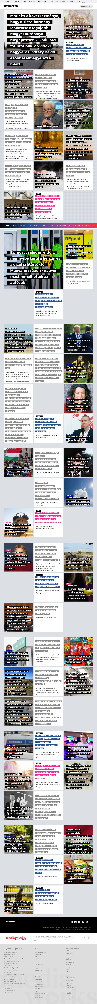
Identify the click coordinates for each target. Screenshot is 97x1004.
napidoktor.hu (39, 991)
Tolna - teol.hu (8, 986)
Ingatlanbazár (71, 1)
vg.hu (36, 968)
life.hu (68, 969)
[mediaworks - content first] (16, 938)
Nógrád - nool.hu (9, 979)
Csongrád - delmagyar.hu (11, 961)
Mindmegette (18, 1)
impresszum (80, 927)
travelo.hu (38, 995)
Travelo (45, 1)
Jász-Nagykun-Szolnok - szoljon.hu (14, 974)
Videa (25, 1)
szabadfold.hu (39, 954)
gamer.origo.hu (39, 986)
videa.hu (68, 985)
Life (12, 1)
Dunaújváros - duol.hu (10, 963)
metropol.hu (69, 967)
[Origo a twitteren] (75, 922)
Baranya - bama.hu (9, 954)
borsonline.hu (70, 962)
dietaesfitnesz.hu (40, 997)
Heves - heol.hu (8, 972)
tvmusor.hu (69, 953)
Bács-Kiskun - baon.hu (10, 952)
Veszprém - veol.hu (9, 990)
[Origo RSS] (87, 922)
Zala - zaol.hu (8, 992)
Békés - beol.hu (8, 956)
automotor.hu (39, 982)
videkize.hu (69, 951)
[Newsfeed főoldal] (11, 922)
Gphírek (52, 1)
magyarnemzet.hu (40, 952)
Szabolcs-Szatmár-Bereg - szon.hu (14, 983)
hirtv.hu (37, 956)
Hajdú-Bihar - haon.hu (10, 970)
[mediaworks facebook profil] (84, 938)
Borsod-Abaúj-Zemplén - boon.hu (14, 959)
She (57, 1)
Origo (7, 1)
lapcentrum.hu (70, 987)
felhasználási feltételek (62, 927)
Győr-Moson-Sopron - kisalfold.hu (14, 968)
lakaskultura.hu (39, 984)
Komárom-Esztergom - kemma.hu (14, 977)
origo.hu (37, 959)
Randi (63, 1)
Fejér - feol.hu (8, 965)
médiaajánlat (87, 927)
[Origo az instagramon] (79, 922)
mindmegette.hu (40, 993)
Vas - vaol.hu (8, 988)
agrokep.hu (38, 970)
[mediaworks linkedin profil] (89, 938)
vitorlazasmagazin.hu (72, 948)
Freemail (39, 1)
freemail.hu (69, 980)
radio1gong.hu (70, 996)
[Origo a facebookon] (71, 922)
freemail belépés (86, 6)
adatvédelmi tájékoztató (49, 927)
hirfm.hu (68, 999)
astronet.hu (38, 979)
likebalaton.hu (39, 988)
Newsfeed (31, 1)
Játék (78, 1)
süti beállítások (73, 927)
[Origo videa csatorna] (83, 922)
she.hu (68, 971)
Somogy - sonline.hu (10, 981)
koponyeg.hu (70, 983)
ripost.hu (68, 964)
